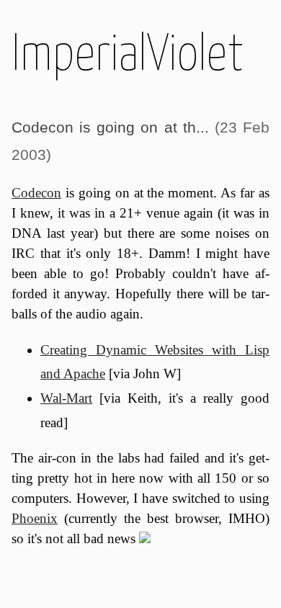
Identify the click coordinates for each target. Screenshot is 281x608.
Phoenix (35, 518)
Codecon (36, 192)
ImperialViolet (128, 52)
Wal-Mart (66, 398)
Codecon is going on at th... (110, 127)
